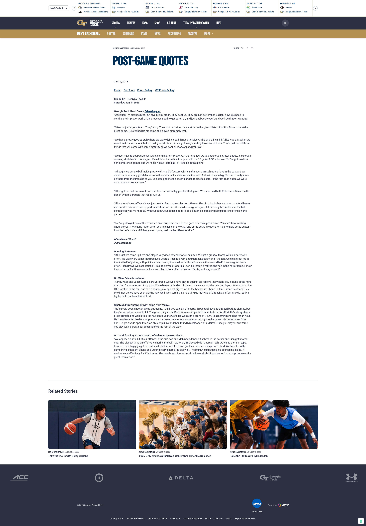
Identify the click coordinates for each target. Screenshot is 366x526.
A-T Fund (171, 23)
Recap (117, 90)
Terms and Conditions (157, 518)
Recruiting (174, 33)
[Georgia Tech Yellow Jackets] (90, 23)
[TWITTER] (242, 48)
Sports (116, 23)
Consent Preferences (135, 518)
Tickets (131, 23)
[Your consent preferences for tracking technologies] (361, 521)
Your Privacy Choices (193, 518)
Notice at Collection (213, 518)
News (158, 33)
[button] (74, 8)
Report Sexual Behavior (245, 518)
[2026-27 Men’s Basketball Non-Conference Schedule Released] (183, 424)
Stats (144, 33)
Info (218, 23)
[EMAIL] (252, 48)
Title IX (229, 518)
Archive (192, 33)
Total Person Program (196, 23)
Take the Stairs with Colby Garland (68, 455)
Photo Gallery (144, 90)
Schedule (128, 33)
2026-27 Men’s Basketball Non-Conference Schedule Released (175, 455)
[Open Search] (285, 23)
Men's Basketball (121, 48)
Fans (145, 23)
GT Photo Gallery (164, 90)
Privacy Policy (117, 518)
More (207, 33)
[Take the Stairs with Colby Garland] (92, 424)
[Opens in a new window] (20, 477)
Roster (111, 33)
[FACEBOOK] (247, 48)
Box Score (129, 90)
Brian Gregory (153, 111)
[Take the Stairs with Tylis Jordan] (274, 424)
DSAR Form (175, 518)
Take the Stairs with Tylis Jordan (249, 455)
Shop (157, 23)
